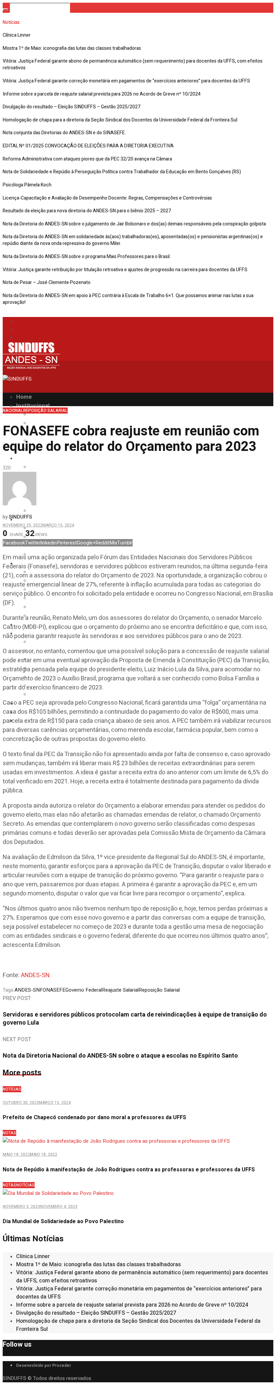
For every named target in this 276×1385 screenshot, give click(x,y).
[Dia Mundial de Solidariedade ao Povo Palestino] (58, 1193)
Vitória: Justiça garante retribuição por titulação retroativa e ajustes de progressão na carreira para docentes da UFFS (125, 269)
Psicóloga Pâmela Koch (27, 184)
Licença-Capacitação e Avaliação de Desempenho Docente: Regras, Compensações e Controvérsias (107, 198)
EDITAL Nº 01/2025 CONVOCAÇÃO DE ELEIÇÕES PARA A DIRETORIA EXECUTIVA (88, 145)
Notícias (12, 1089)
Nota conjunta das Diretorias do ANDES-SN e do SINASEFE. (64, 132)
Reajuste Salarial (120, 990)
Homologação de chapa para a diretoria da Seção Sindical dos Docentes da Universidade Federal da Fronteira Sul (120, 119)
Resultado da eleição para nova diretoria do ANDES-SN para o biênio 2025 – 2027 (87, 210)
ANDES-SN (35, 975)
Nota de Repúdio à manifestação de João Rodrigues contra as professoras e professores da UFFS (129, 1170)
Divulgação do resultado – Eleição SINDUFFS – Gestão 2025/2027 (71, 106)
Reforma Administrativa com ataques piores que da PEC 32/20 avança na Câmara (87, 159)
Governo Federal (83, 990)
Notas (9, 1133)
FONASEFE (52, 990)
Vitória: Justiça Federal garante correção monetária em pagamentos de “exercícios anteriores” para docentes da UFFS (126, 80)
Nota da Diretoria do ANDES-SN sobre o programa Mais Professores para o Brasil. (87, 256)
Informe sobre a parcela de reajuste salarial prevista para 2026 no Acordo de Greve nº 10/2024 (102, 94)
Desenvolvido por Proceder (43, 1365)
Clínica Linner (17, 35)
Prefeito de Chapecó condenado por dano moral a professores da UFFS (94, 1117)
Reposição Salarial (45, 410)
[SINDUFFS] (31, 375)
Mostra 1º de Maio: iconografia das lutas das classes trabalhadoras (72, 48)
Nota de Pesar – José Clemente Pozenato (47, 282)
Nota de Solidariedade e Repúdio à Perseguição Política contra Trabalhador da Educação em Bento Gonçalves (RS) (122, 171)
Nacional (13, 410)
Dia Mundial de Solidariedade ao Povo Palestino (63, 1221)
